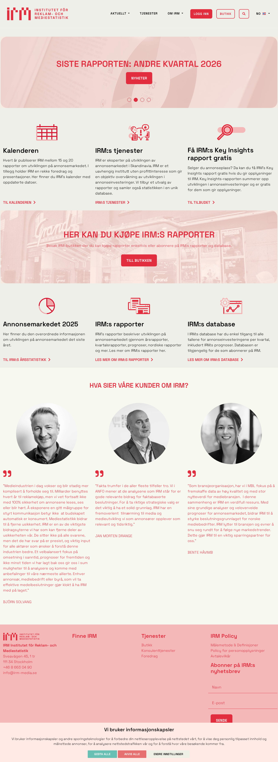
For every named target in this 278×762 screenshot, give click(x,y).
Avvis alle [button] (132, 754)
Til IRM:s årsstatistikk (24, 359)
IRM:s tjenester (110, 202)
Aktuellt (119, 13)
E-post (214, 696)
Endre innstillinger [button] (168, 754)
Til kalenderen (17, 202)
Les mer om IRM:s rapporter (122, 359)
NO (259, 13)
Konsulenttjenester (158, 650)
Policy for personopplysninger (238, 650)
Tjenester (149, 13)
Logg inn (201, 14)
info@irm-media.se (20, 672)
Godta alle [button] (102, 754)
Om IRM (174, 13)
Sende (221, 720)
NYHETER (139, 78)
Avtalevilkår (221, 656)
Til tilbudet (199, 202)
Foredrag (149, 656)
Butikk (225, 14)
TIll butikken (139, 260)
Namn (213, 681)
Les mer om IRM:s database (213, 359)
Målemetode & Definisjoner (234, 645)
